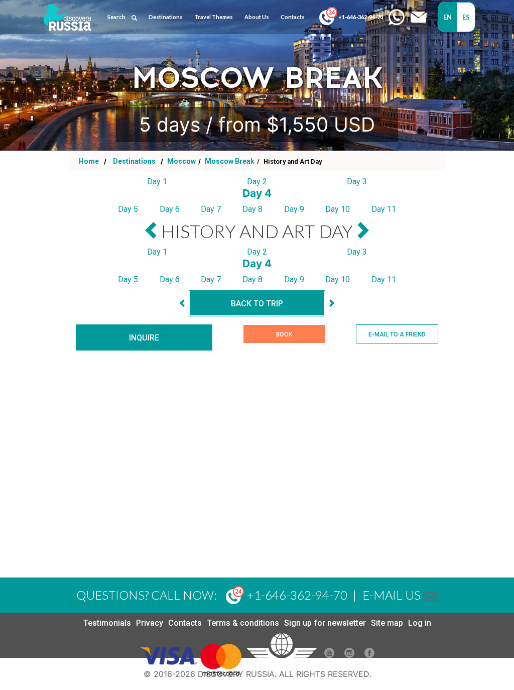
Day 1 (157, 181)
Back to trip (257, 303)
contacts (293, 17)
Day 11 (383, 209)
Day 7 (211, 209)
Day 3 (357, 181)
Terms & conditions (243, 623)
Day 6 (170, 209)
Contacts (185, 623)
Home (89, 161)
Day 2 (257, 181)
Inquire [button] (144, 337)
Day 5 (128, 209)
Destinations (133, 161)
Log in (419, 623)
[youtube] (329, 655)
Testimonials (107, 623)
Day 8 (252, 209)
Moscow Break (228, 161)
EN (447, 17)
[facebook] (369, 655)
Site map (387, 623)
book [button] (284, 334)
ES (466, 17)
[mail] (430, 595)
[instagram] (349, 655)
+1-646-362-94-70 (360, 17)
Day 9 (294, 209)
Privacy (149, 623)
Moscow (181, 161)
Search (116, 17)
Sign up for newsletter (325, 623)
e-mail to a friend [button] (397, 334)
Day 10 (337, 209)
